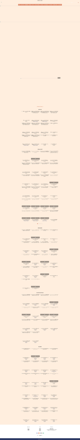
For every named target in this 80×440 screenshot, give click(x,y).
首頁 (19, 4)
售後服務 (40, 429)
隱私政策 (40, 430)
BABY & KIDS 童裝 (37, 4)
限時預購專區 (26, 4)
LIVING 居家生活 (46, 4)
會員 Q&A (40, 430)
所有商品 (30, 4)
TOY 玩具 (42, 4)
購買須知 (40, 428)
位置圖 (55, 429)
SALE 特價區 (59, 4)
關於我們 (28, 428)
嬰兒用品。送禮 (55, 4)
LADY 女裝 (50, 4)
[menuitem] (37, 223)
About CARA (22, 4)
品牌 (32, 4)
